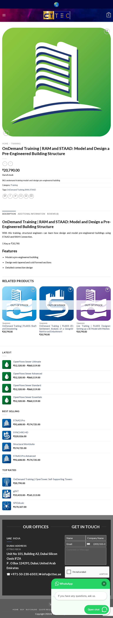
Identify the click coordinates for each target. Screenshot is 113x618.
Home (5, 143)
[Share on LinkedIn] (31, 196)
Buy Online (31, 609)
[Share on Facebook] (10, 196)
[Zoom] (6, 133)
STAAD (33, 190)
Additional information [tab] (31, 214)
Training (16, 143)
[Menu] (4, 15)
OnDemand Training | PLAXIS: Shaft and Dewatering (19, 327)
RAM (27, 190)
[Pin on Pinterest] (26, 196)
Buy (22, 609)
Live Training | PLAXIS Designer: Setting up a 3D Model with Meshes (94, 327)
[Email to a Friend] (20, 196)
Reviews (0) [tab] (52, 214)
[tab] (9, 538)
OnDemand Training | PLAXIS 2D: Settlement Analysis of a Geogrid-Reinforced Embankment (56, 329)
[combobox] (89, 544)
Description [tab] (9, 214)
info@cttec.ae (51, 574)
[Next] (110, 313)
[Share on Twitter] (15, 196)
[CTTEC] (56, 15)
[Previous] (2, 313)
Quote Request (47, 609)
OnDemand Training (15, 190)
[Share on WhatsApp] (5, 196)
